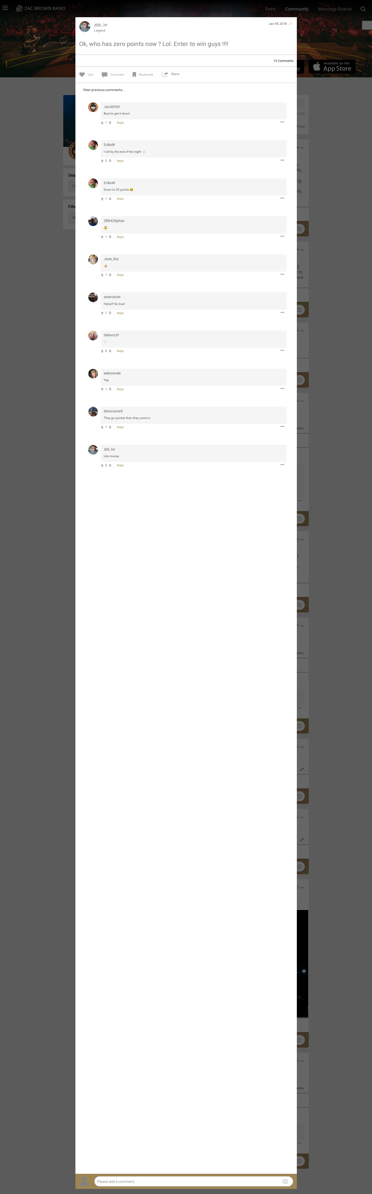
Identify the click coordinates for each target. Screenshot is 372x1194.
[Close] (290, 24)
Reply (120, 122)
